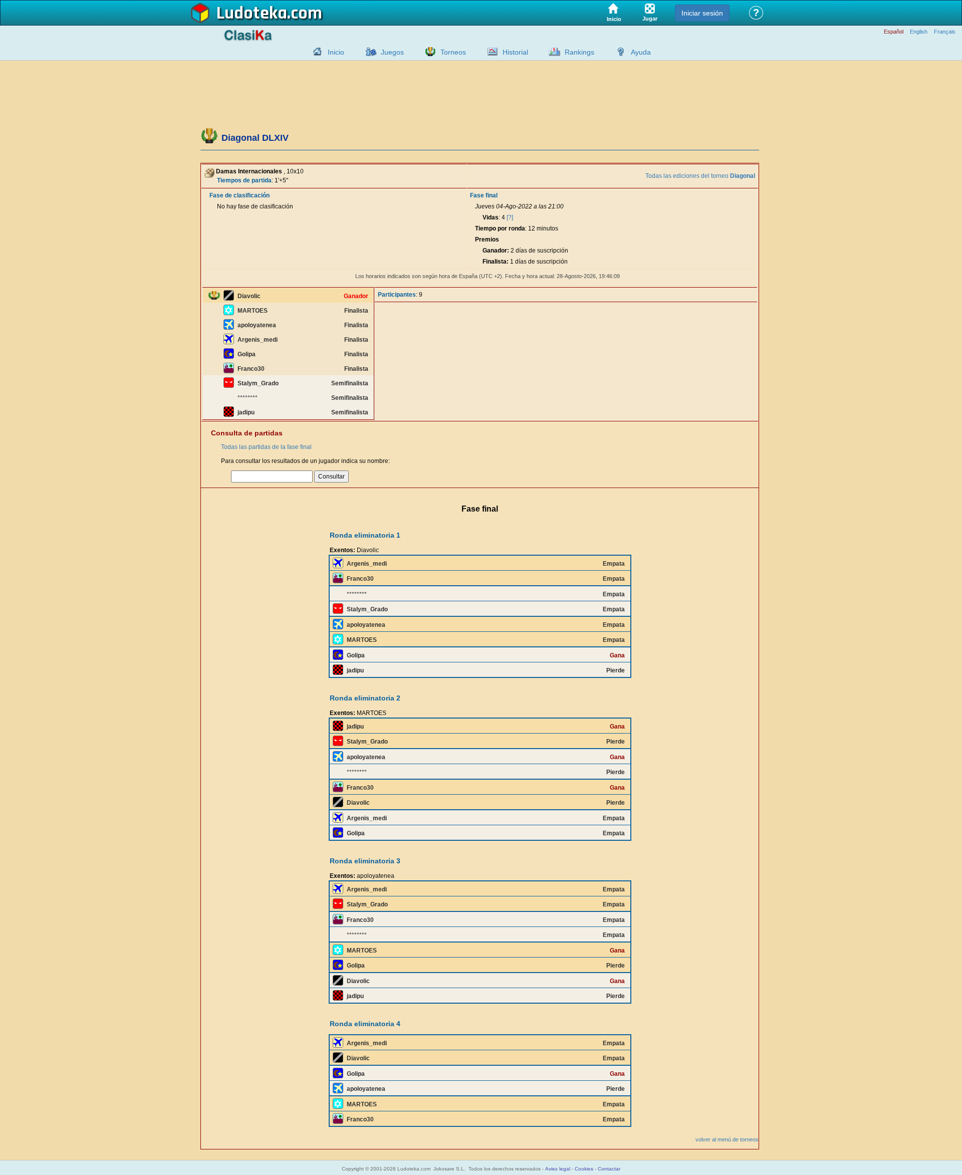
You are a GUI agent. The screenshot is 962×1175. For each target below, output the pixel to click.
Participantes (397, 294)
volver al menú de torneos (727, 1139)
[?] (510, 217)
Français (944, 32)
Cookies (584, 1168)
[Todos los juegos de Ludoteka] (368, 51)
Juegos (392, 52)
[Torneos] (427, 51)
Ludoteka (251, 14)
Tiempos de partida (244, 180)
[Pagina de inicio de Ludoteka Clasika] (315, 51)
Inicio (336, 52)
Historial (515, 52)
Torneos (453, 52)
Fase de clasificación (239, 195)
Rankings (579, 52)
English (918, 32)
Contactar (609, 1168)
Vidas (491, 217)
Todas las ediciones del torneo (700, 175)
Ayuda (641, 52)
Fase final (484, 195)
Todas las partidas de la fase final (266, 446)
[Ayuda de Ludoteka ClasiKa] (618, 51)
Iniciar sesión (702, 13)
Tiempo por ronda (500, 228)
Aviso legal (557, 1168)
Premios (487, 239)
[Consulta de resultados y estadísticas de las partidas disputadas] (490, 51)
